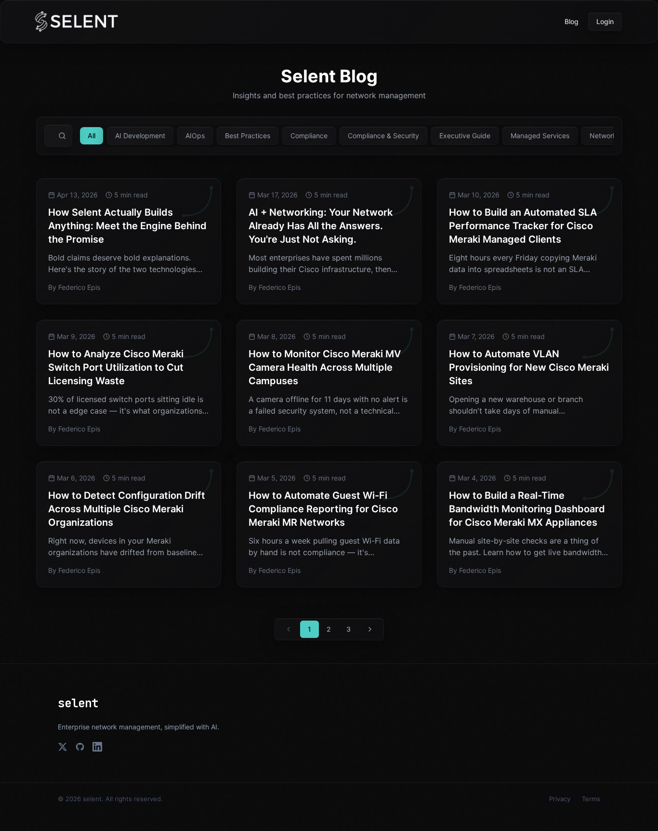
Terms (591, 799)
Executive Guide (464, 135)
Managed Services (540, 135)
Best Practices (247, 135)
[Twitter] (62, 747)
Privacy (559, 799)
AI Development (140, 135)
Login (605, 21)
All (91, 135)
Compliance (309, 135)
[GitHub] (80, 747)
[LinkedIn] (97, 747)
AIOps (195, 135)
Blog (572, 21)
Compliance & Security (383, 135)
